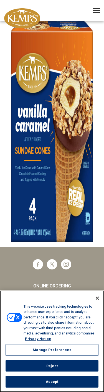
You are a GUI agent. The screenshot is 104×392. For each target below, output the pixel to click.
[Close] (97, 298)
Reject (52, 366)
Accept (52, 382)
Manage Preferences (52, 350)
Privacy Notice (38, 339)
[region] (52, 341)
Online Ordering (52, 286)
